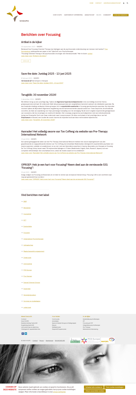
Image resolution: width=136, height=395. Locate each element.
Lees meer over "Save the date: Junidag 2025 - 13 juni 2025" (42, 83)
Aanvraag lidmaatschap (112, 3)
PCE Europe (27, 270)
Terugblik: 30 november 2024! (38, 94)
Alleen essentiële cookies (95, 391)
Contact (98, 3)
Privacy (42, 340)
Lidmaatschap (89, 15)
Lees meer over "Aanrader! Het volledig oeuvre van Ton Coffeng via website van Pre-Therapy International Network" (62, 153)
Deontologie (49, 340)
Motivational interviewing (90, 329)
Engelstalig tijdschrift (27, 325)
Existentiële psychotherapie (91, 319)
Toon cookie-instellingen (114, 387)
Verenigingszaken (29, 295)
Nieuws (98, 15)
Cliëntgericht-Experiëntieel (73, 15)
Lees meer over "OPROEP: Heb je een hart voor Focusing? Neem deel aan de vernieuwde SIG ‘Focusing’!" (57, 179)
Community (107, 15)
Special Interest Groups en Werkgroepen (64, 323)
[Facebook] (23, 333)
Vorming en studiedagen (31, 301)
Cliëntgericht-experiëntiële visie (30, 329)
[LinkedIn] (26, 333)
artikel (90, 54)
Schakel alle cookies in (94, 387)
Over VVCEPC (57, 15)
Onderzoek (27, 258)
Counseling (27, 214)
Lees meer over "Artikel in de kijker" (34, 56)
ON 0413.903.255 (60, 340)
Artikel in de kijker (31, 42)
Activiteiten (55, 321)
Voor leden (56, 316)
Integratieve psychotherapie (91, 325)
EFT (24, 220)
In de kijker (86, 316)
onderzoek (26, 61)
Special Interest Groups (31, 282)
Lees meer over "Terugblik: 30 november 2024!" (38, 120)
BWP (25, 201)
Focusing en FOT (88, 323)
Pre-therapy (27, 276)
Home (91, 3)
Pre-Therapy (86, 327)
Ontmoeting (27, 264)
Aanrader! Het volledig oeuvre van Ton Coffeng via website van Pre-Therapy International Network (64, 133)
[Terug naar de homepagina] (18, 15)
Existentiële (27, 226)
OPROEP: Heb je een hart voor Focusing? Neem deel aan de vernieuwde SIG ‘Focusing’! (64, 166)
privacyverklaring (59, 392)
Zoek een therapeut (120, 15)
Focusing (26, 233)
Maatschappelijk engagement (33, 251)
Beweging (26, 208)
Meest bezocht (26, 316)
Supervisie (26, 289)
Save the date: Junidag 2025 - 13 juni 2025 (46, 73)
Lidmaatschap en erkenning (29, 327)
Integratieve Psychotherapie (33, 239)
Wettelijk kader (56, 327)
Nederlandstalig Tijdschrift (29, 323)
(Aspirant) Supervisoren (59, 329)
